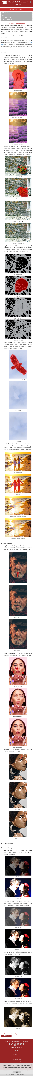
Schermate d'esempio (7, 17)
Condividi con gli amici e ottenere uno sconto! (16, 1041)
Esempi (3, 15)
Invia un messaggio (16, 1062)
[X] (18, 1044)
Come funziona (5, 13)
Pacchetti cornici (17, 1059)
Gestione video (16, 1057)
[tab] (16, 13)
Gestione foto (16, 1054)
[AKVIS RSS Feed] (23, 1044)
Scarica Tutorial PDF (7, 20)
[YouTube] (15, 1044)
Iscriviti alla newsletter (16, 1047)
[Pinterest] (21, 1044)
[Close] (31, 1065)
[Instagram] (12, 1044)
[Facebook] (9, 1044)
